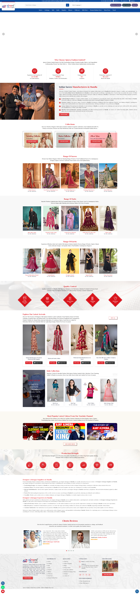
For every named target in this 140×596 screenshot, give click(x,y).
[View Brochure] (110, 566)
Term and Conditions (68, 569)
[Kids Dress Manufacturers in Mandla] (55, 390)
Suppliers (133, 1)
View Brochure (108, 574)
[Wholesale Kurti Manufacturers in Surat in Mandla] (82, 339)
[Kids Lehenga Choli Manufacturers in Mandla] (108, 390)
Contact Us (125, 1)
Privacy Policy (67, 567)
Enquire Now (38, 362)
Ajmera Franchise (116, 5)
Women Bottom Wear (96, 10)
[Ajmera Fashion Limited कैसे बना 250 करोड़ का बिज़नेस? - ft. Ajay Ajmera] (38, 431)
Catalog (29, 362)
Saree (40, 10)
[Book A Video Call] (3, 583)
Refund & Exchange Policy (70, 571)
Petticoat (77, 10)
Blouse (70, 10)
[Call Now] (137, 591)
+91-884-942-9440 (106, 0)
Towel (114, 10)
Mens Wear (107, 10)
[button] (66, 550)
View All (113, 318)
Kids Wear (85, 10)
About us (66, 561)
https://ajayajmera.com (85, 581)
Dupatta (64, 10)
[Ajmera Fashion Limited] (8, 6)
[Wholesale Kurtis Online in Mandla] (58, 339)
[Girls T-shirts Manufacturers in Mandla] (91, 390)
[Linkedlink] (89, 574)
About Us (116, 1)
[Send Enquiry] (3, 591)
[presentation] (114, 374)
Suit (53, 10)
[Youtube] (80, 574)
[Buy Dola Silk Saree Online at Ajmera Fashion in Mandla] (106, 339)
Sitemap (66, 573)
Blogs (65, 565)
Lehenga (47, 10)
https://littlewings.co (84, 583)
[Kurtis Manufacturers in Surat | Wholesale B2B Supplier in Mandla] (34, 339)
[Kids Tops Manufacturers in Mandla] (73, 390)
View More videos (70, 444)
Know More (64, 114)
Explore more (32, 141)
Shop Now (134, 5)
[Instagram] (86, 574)
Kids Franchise (126, 5)
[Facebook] (83, 574)
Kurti (57, 10)
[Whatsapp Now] (3, 587)
